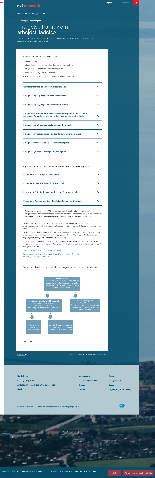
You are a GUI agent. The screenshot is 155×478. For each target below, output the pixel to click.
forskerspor (94, 232)
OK (114, 473)
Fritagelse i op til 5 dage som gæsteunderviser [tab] (44, 96)
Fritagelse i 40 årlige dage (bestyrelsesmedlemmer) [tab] (47, 125)
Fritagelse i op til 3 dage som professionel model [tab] (45, 104)
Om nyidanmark (85, 376)
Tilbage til (31, 21)
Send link (21, 355)
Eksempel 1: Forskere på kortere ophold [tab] (41, 174)
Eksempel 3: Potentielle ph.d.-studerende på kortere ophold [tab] (50, 192)
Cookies (82, 389)
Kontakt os (22, 376)
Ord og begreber (35, 13)
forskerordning (63, 232)
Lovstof (112, 385)
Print (30, 341)
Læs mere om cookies (87, 471)
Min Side (125, 3)
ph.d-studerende (44, 235)
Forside (20, 13)
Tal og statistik (115, 381)
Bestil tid (21, 389)
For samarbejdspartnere (88, 381)
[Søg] (136, 2)
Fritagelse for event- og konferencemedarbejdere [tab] (46, 143)
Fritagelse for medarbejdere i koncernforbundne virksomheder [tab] (52, 134)
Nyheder (82, 385)
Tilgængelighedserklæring (120, 389)
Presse (112, 376)
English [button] (109, 3)
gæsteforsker (28, 235)
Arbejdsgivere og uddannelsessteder (36, 385)
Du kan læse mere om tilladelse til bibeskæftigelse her (43, 250)
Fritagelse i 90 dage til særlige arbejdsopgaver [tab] (44, 152)
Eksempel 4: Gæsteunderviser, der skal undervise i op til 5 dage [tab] (52, 201)
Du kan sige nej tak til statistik (138, 473)
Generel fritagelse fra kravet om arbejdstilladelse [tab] (46, 87)
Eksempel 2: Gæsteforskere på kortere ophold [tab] (44, 183)
